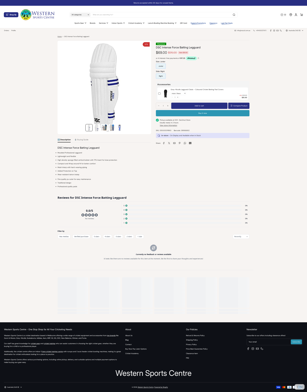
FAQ (187, 358)
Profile (13, 30)
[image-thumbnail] (89, 127)
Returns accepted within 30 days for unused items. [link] (153, 3)
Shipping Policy (192, 340)
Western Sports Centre (146, 387)
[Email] (277, 30)
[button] (11, 14)
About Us (128, 335)
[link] (165, 93)
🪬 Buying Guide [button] (81, 139)
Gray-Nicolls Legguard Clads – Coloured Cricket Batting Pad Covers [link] (197, 89)
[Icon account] (296, 14)
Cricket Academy (132, 353)
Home (60, 36)
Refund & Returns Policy (195, 335)
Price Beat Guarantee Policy (197, 349)
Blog (127, 340)
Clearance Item (192, 353)
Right (161, 76)
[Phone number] (280, 30)
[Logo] (37, 14)
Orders (6, 30)
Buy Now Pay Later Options (136, 349)
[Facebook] (270, 30)
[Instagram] (274, 30)
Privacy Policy (191, 344)
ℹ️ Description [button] (64, 139)
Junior (161, 66)
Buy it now (202, 113)
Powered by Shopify (161, 387)
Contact (128, 344)
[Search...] (234, 15)
